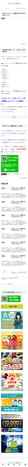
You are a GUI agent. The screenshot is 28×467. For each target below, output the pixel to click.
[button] (25, 253)
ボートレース (11, 174)
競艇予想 (4, 174)
